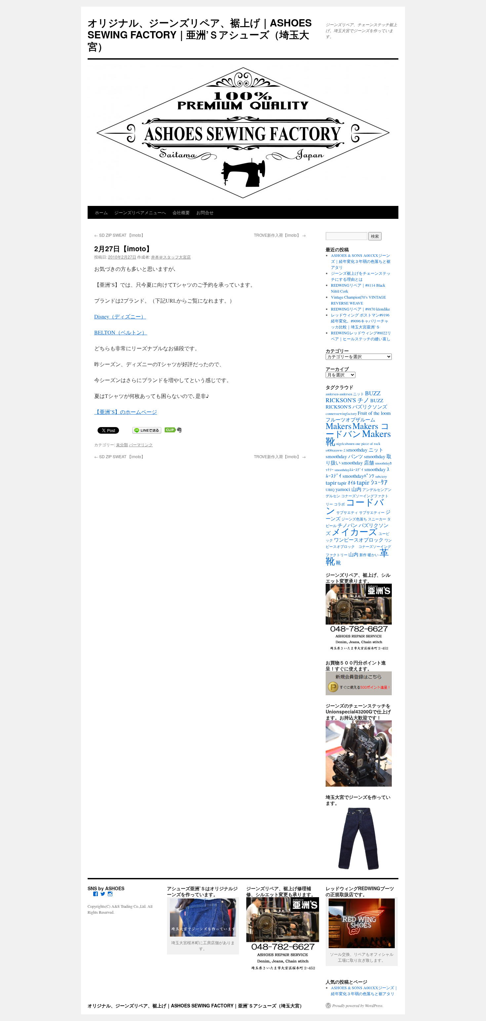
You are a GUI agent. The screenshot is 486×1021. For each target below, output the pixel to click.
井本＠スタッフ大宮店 (171, 257)
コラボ (339, 504)
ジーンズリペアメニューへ (140, 212)
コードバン (355, 506)
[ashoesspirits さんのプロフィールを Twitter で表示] (102, 894)
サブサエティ (347, 512)
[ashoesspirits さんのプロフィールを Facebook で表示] (95, 894)
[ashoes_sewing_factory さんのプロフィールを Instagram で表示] (110, 894)
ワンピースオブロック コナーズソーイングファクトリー (359, 547)
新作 (363, 555)
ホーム (101, 212)
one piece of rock (367, 443)
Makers (338, 425)
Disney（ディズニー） (120, 316)
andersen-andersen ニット (345, 394)
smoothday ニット (365, 449)
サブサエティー (372, 512)
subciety (381, 476)
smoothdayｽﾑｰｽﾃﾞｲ (349, 469)
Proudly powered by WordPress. (358, 1005)
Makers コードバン (357, 429)
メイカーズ (355, 531)
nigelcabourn (345, 443)
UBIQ (330, 489)
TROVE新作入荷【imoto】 (280, 235)
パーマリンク (141, 444)
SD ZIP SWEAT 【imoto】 (119, 235)
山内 (353, 554)
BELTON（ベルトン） (120, 332)
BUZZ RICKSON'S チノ (353, 396)
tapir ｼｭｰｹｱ (372, 482)
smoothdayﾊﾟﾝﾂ (358, 475)
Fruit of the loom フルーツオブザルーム (358, 416)
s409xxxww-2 (335, 450)
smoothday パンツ (344, 456)
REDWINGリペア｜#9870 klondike (360, 309)
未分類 (122, 444)
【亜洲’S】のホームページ (125, 411)
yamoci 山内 (348, 489)
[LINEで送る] (146, 429)
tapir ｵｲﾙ (347, 482)
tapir (331, 482)
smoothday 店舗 (358, 462)
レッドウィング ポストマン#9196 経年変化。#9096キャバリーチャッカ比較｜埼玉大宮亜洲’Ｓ (360, 320)
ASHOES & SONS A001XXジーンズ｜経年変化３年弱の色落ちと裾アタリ (360, 261)
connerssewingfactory (341, 413)
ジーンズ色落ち (354, 519)
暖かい (373, 555)
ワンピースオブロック (359, 539)
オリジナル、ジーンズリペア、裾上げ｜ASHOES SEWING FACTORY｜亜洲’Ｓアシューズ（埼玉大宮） (200, 34)
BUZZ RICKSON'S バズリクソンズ (356, 403)
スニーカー (377, 519)
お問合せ (205, 212)
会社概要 (181, 212)
